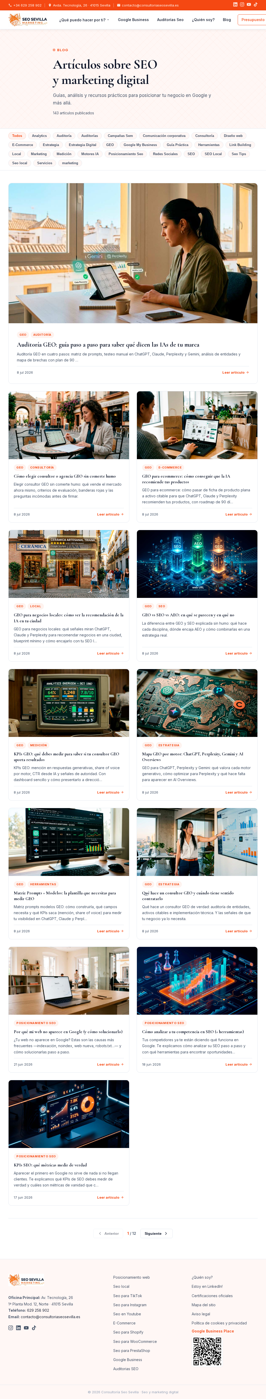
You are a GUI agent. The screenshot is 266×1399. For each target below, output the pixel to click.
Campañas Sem (120, 136)
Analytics (39, 136)
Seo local (19, 163)
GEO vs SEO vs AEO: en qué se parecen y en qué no (188, 615)
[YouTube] (249, 5)
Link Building (240, 145)
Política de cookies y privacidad (219, 1323)
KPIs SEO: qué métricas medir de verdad (50, 1165)
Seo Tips (239, 154)
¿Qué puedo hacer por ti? (82, 20)
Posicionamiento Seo (126, 154)
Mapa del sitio (204, 1305)
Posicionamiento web (131, 1277)
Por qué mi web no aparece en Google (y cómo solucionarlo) (68, 1031)
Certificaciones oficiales (212, 1296)
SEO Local (213, 154)
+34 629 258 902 (27, 5)
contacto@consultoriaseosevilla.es (150, 5)
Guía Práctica (177, 145)
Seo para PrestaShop (131, 1350)
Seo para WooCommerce (135, 1341)
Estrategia (51, 145)
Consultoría (204, 136)
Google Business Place (213, 1331)
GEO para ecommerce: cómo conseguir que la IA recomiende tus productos (186, 479)
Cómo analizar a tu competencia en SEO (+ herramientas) (193, 1031)
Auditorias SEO (125, 1369)
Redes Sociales (165, 154)
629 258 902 (38, 1310)
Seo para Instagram (130, 1305)
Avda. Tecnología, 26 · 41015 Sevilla (81, 5)
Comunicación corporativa (164, 136)
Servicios (44, 163)
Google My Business (140, 145)
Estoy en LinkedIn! (207, 1286)
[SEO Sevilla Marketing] (26, 1280)
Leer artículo (233, 372)
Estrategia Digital (82, 145)
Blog (227, 19)
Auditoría (64, 136)
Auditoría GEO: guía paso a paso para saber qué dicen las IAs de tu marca (108, 344)
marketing (70, 163)
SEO (191, 154)
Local (16, 154)
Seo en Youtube (127, 1314)
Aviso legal (201, 1314)
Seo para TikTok (127, 1296)
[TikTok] (256, 5)
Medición (64, 154)
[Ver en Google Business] (225, 1351)
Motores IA (90, 154)
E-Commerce (22, 145)
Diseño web (233, 136)
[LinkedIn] (235, 5)
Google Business (133, 19)
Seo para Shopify (128, 1332)
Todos (17, 136)
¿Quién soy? (203, 19)
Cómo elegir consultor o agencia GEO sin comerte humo (65, 476)
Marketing (39, 154)
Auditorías (89, 136)
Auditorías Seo (170, 19)
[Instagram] (242, 5)
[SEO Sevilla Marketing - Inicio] (27, 20)
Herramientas (209, 145)
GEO (110, 145)
